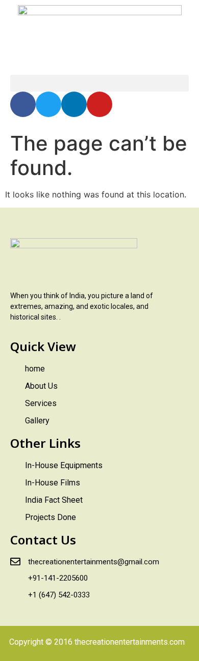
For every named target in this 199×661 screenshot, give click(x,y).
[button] (99, 83)
